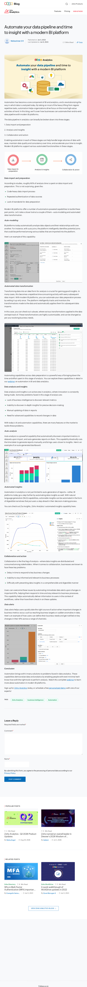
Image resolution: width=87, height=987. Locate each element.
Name (6, 759)
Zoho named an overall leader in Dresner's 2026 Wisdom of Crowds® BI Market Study (56, 835)
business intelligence (36, 700)
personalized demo (57, 688)
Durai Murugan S (49, 893)
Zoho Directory (9, 884)
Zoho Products (77, 4)
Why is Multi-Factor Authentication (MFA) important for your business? (19, 888)
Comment (8, 731)
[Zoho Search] (67, 4)
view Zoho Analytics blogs (42, 908)
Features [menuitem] (57, 11)
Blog (17, 3)
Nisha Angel (11, 840)
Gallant (46, 840)
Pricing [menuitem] (67, 11)
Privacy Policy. (10, 773)
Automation (52, 700)
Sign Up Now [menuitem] (78, 11)
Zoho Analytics (20, 688)
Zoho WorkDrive (47, 884)
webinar (11, 381)
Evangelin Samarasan (14, 893)
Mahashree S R (17, 41)
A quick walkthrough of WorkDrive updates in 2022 (54, 888)
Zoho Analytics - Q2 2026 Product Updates (20, 835)
